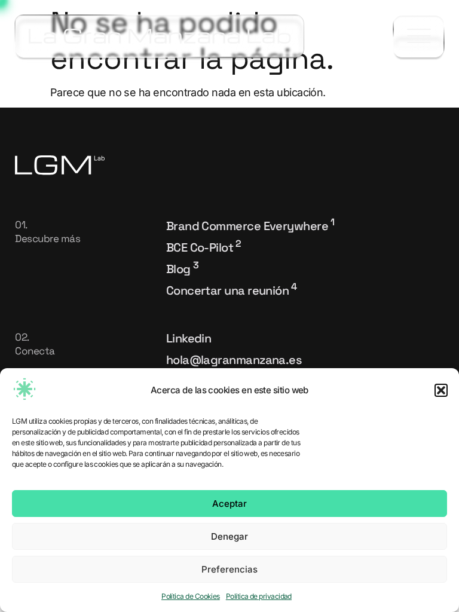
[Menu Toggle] (418, 36)
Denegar (229, 536)
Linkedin (189, 338)
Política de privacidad (259, 596)
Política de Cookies (190, 596)
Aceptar (229, 503)
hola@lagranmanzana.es (234, 360)
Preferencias (229, 569)
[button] (441, 390)
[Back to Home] (159, 36)
